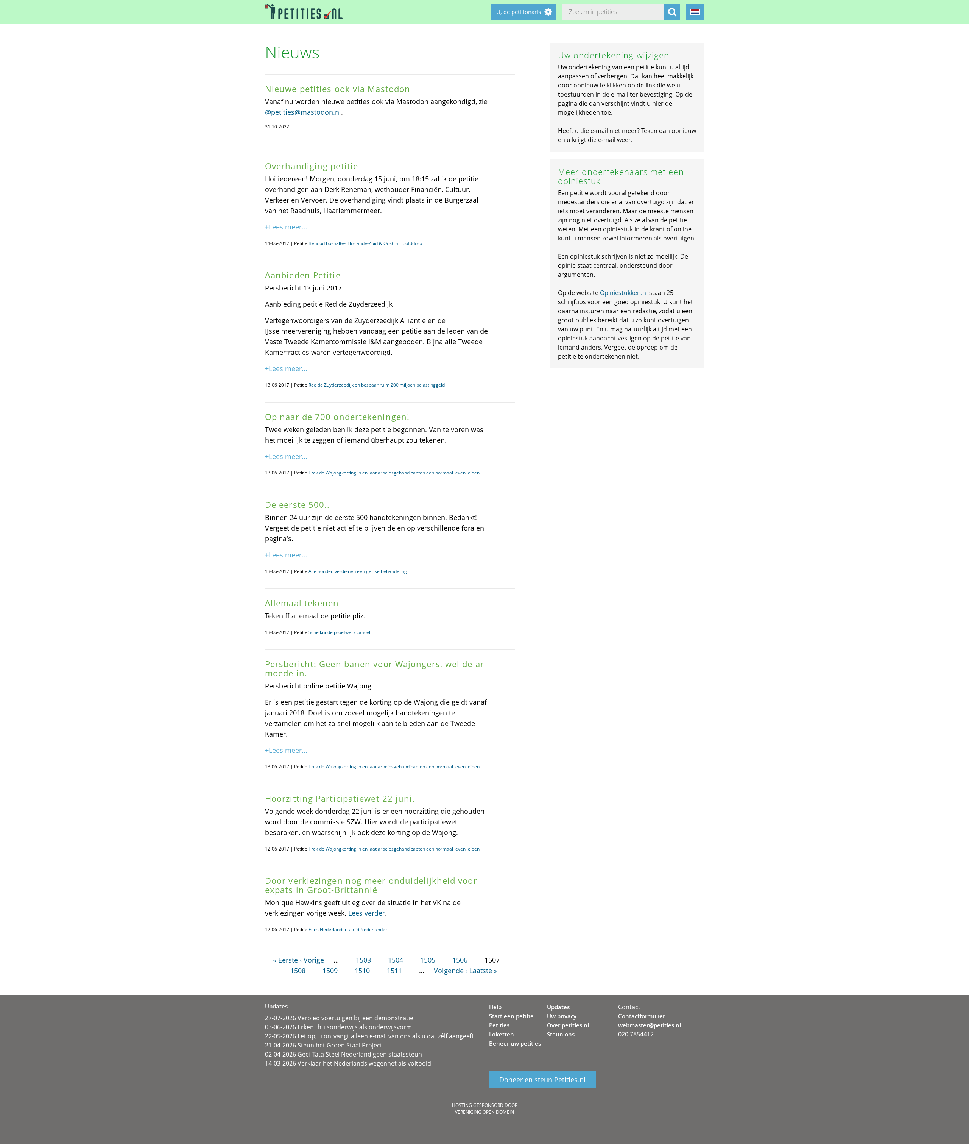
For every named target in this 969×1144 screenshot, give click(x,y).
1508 (297, 970)
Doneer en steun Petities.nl (542, 1079)
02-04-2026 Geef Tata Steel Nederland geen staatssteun (343, 1054)
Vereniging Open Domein (484, 1112)
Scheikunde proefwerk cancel (339, 632)
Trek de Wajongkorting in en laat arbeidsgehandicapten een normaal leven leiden (394, 473)
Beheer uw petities (515, 1043)
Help (495, 1007)
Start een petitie (511, 1016)
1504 (395, 960)
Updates (558, 1007)
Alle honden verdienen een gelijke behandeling (357, 571)
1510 (362, 970)
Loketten (501, 1034)
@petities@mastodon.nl (303, 112)
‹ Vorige (312, 960)
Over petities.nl (568, 1025)
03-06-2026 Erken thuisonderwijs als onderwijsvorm (338, 1027)
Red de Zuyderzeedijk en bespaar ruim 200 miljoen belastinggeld (376, 385)
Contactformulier (641, 1016)
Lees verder (366, 913)
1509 (330, 970)
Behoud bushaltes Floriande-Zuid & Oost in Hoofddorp (365, 243)
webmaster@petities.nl (649, 1025)
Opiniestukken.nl (624, 293)
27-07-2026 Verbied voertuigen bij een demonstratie (339, 1018)
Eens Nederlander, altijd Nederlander (347, 929)
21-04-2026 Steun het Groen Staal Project (323, 1045)
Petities (499, 1025)
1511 (394, 970)
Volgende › (450, 970)
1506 (459, 960)
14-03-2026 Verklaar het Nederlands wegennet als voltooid (348, 1063)
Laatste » (483, 970)
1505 (427, 960)
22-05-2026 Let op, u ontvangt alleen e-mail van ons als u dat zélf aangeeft (369, 1036)
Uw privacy (561, 1016)
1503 (363, 960)
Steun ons (561, 1034)
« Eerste (285, 960)
